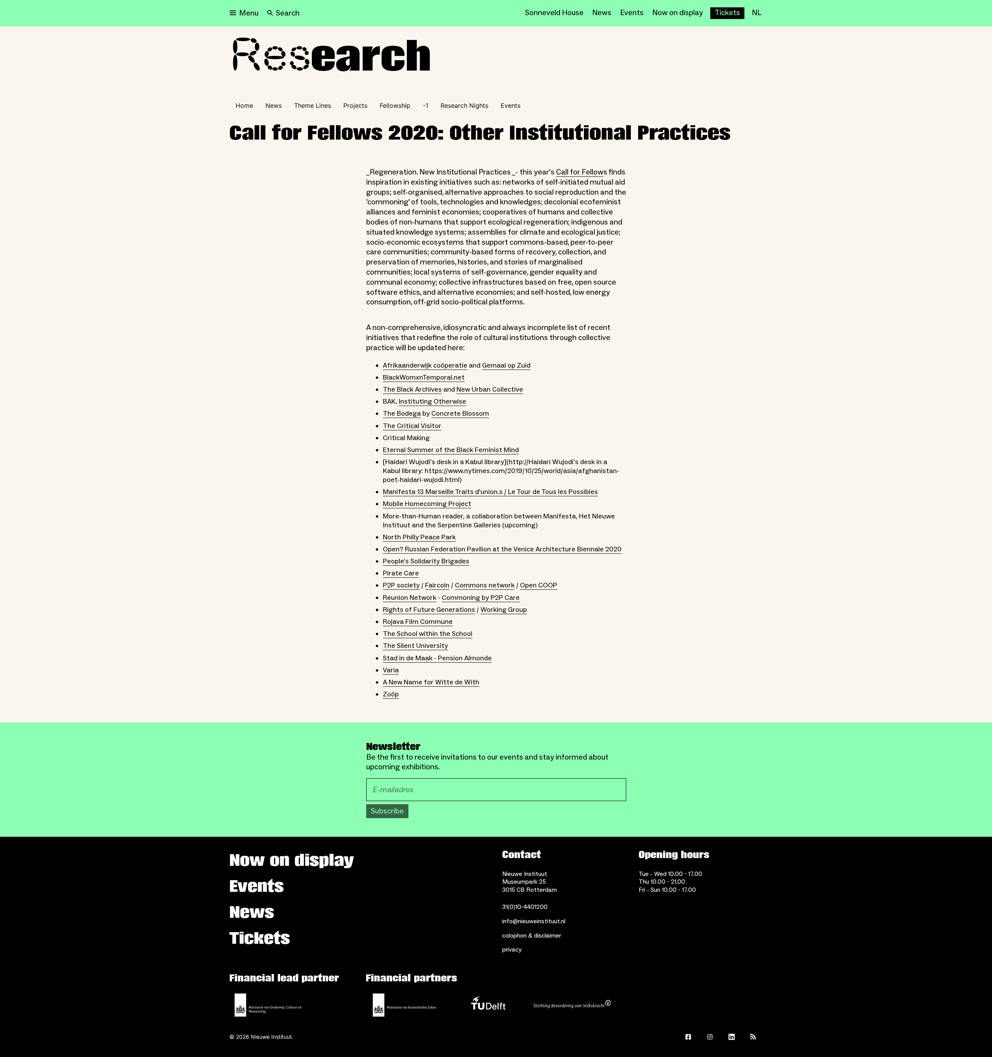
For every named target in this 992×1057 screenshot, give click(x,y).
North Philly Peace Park (419, 537)
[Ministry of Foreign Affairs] (404, 1005)
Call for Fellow (579, 172)
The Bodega (402, 413)
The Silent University (415, 645)
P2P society (401, 585)
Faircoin (437, 585)
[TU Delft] (488, 1005)
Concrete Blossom (460, 413)
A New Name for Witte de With (431, 682)
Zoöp (391, 694)
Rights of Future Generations (429, 609)
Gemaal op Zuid (506, 365)
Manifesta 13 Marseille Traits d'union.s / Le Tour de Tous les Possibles (490, 491)
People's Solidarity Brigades (426, 561)
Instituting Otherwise (432, 401)
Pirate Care (401, 573)
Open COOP (538, 585)
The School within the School (427, 633)
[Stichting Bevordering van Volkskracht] (572, 1005)
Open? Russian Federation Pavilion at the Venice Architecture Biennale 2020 (502, 549)
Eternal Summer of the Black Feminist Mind (451, 450)
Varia (391, 670)
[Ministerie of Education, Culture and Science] (268, 1005)
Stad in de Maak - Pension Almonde (437, 658)
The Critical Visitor (412, 425)
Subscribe (387, 811)
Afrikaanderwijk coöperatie (425, 365)
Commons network (485, 585)
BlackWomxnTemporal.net (424, 377)
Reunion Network (409, 597)
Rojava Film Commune (418, 621)
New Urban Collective (489, 389)
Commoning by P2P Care (481, 597)
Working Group (503, 609)
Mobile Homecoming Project (427, 503)
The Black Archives (412, 389)
